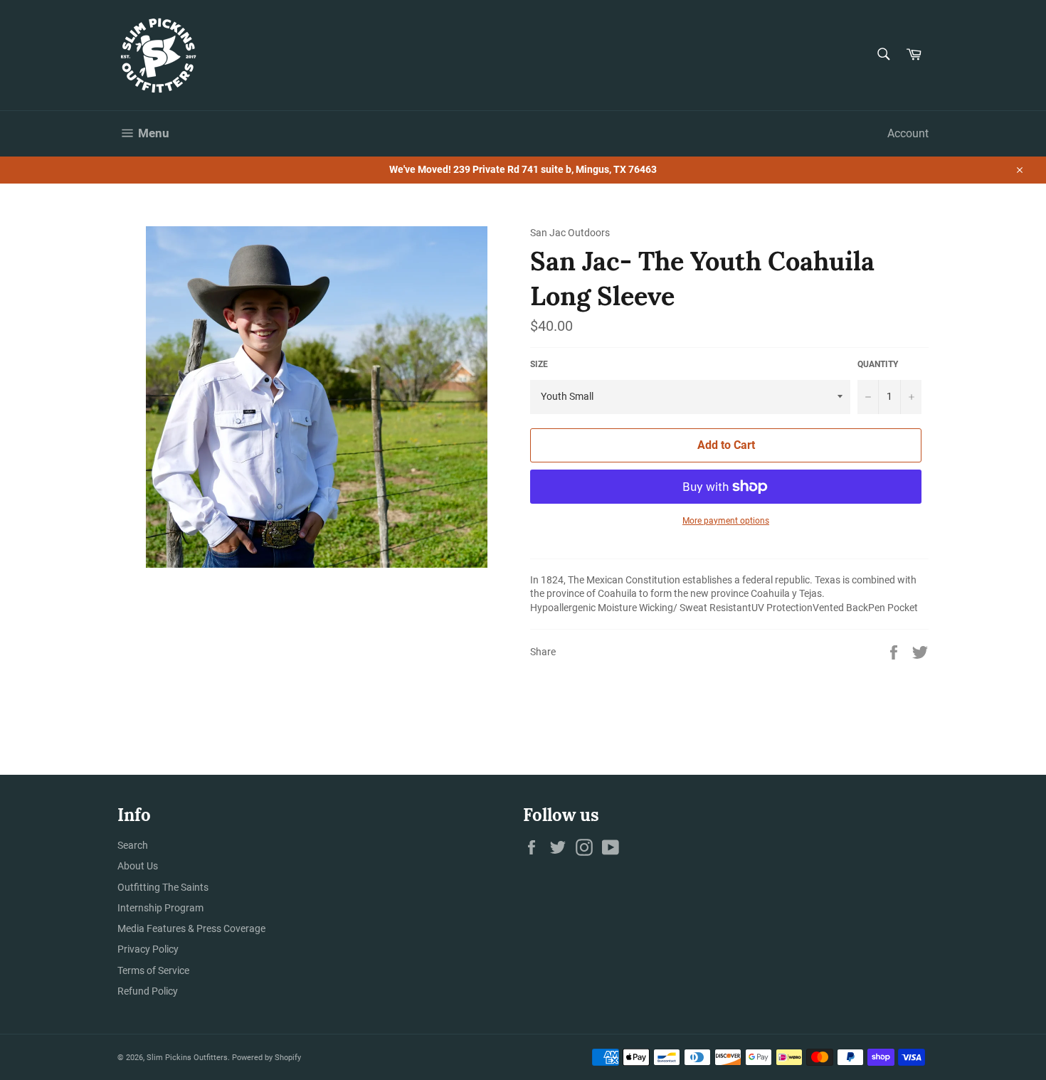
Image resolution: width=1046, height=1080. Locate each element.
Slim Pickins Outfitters (187, 1057)
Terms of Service (153, 970)
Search (132, 845)
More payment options (725, 521)
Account (908, 133)
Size (539, 364)
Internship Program (160, 908)
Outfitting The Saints (162, 887)
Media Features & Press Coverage (191, 928)
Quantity (877, 364)
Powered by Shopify (266, 1057)
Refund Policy (147, 991)
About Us (137, 866)
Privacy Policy (148, 949)
